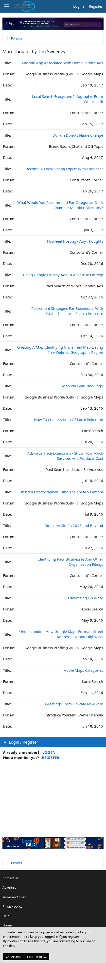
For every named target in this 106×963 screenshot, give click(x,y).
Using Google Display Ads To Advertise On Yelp (63, 274)
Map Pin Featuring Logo (82, 385)
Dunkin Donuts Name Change (78, 135)
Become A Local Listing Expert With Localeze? (64, 168)
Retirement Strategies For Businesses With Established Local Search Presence (67, 311)
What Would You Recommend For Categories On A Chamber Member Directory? (60, 205)
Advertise (9, 887)
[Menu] (6, 6)
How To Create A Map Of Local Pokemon (68, 419)
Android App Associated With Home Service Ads (62, 62)
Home (7, 925)
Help (5, 916)
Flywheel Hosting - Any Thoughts (75, 241)
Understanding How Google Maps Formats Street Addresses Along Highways (61, 634)
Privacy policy (12, 906)
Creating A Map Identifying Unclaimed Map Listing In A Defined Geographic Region (60, 350)
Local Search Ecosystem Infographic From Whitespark (67, 99)
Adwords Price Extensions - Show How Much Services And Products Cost (65, 456)
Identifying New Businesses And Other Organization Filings (70, 562)
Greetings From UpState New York (74, 703)
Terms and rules (14, 897)
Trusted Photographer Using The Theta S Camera (61, 491)
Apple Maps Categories (83, 670)
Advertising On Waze (85, 597)
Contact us (10, 878)
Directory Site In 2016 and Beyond (73, 525)
